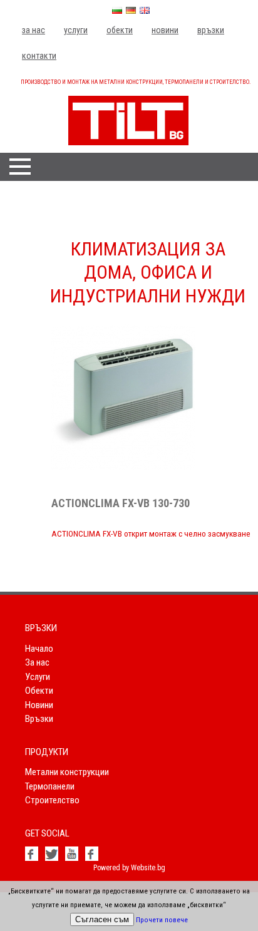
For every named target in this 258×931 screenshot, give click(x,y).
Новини (165, 30)
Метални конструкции (67, 772)
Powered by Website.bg (129, 867)
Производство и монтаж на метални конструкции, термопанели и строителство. (135, 82)
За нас (33, 30)
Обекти (119, 30)
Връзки (210, 30)
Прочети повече (162, 920)
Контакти (39, 56)
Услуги (76, 30)
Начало (39, 648)
